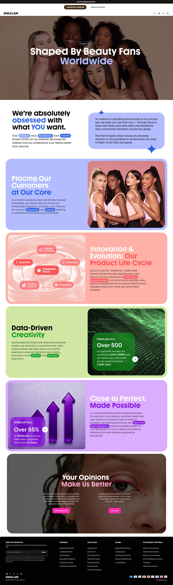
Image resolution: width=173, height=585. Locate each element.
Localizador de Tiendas (68, 566)
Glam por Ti (91, 552)
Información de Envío (122, 555)
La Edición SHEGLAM (94, 570)
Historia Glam (92, 548)
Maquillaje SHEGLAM (67, 548)
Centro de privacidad (151, 552)
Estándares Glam (93, 562)
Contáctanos (120, 552)
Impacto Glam (92, 566)
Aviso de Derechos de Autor (153, 559)
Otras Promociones (66, 562)
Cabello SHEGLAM (66, 552)
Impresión (146, 562)
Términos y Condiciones (151, 555)
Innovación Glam (93, 555)
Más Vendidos (65, 555)
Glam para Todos (93, 559)
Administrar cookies (150, 566)
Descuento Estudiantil (67, 559)
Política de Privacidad (32, 560)
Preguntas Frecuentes (123, 548)
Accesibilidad (120, 562)
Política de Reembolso (123, 559)
